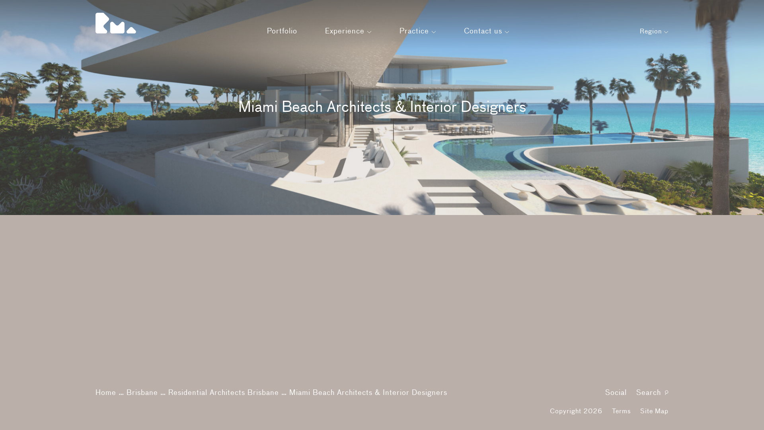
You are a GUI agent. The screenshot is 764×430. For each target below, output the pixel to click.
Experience (346, 31)
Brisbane (142, 393)
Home (106, 393)
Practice (415, 31)
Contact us (484, 31)
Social (616, 393)
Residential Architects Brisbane (223, 393)
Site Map (654, 411)
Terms (621, 411)
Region (652, 32)
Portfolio (282, 31)
